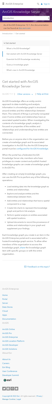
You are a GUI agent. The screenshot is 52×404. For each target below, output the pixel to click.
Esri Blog (6, 367)
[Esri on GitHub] (12, 388)
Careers (5, 363)
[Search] (38, 3)
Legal (19, 399)
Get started (20, 33)
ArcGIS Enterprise (14, 4)
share (22, 247)
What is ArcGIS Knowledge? (18, 48)
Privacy (39, 396)
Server (5, 303)
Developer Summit (10, 375)
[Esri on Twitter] (4, 388)
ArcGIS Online (8, 329)
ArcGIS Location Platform (13, 341)
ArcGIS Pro (7, 333)
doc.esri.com (25, 28)
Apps (4, 315)
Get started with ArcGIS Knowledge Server (24, 54)
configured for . (32, 148)
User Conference (9, 371)
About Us (6, 359)
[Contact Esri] (16, 388)
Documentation (9, 319)
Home (5, 295)
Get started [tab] (10, 43)
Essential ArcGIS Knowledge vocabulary (23, 59)
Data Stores (7, 307)
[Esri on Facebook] (8, 388)
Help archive (42, 94)
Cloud (5, 311)
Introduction (7, 33)
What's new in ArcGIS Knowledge (21, 70)
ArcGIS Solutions (9, 349)
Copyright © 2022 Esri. (11, 396)
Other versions (23, 94)
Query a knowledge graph (18, 65)
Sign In (47, 4)
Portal (4, 299)
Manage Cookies (8, 399)
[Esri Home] (7, 380)
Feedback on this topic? (38, 266)
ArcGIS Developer (10, 345)
